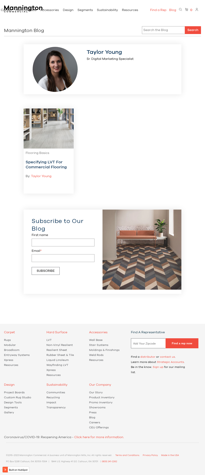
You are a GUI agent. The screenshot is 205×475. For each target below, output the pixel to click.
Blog (172, 10)
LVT (49, 340)
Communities (55, 392)
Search (192, 30)
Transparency (56, 407)
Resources (130, 10)
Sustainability (107, 10)
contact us (167, 356)
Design (68, 10)
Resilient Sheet (56, 350)
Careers (94, 422)
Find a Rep (158, 10)
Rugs (7, 340)
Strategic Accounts (170, 362)
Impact (51, 402)
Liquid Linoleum (57, 360)
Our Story (96, 392)
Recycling (53, 397)
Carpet (6, 10)
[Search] (180, 10)
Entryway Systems (17, 355)
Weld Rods (96, 355)
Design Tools (13, 402)
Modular (10, 345)
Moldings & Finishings (104, 350)
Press (92, 412)
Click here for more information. (99, 437)
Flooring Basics (37, 153)
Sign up (158, 367)
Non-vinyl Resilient (59, 345)
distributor (147, 356)
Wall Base (95, 340)
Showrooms (97, 407)
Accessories (49, 10)
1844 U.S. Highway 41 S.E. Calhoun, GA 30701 (74, 461)
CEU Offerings (99, 427)
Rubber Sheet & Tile (60, 355)
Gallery (9, 412)
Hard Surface (26, 10)
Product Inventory (102, 397)
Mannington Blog (24, 30)
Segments (85, 10)
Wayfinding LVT (57, 365)
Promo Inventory (101, 402)
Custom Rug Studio (17, 397)
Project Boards (14, 392)
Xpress (8, 360)
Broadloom (11, 350)
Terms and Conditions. (127, 455)
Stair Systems (98, 345)
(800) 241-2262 (109, 461)
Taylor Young (41, 176)
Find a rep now (182, 343)
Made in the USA (170, 455)
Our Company (100, 384)
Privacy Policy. (150, 455)
